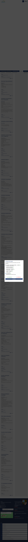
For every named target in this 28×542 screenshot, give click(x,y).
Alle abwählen (18, 277)
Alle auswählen (9, 277)
